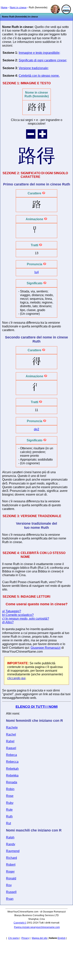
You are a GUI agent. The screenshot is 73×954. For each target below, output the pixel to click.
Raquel (11, 748)
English (62, 938)
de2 (36, 429)
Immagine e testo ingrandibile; (39, 52)
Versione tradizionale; (34, 68)
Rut (8, 823)
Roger (10, 871)
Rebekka (12, 775)
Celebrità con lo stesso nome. (39, 75)
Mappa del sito (39, 938)
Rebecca (12, 761)
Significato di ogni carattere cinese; (43, 60)
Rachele (12, 727)
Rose (9, 795)
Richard (11, 857)
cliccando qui (16, 678)
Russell (11, 892)
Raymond (12, 851)
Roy (9, 885)
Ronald (11, 878)
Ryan (9, 898)
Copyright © (20, 922)
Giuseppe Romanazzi (46, 647)
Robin (10, 789)
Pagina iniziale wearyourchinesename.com (37, 927)
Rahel (10, 741)
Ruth (9, 816)
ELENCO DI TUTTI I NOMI (37, 706)
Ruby (9, 802)
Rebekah (12, 768)
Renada (11, 782)
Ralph (10, 837)
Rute (9, 809)
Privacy (25, 938)
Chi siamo (13, 938)
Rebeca (11, 755)
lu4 (36, 272)
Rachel (11, 734)
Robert (10, 864)
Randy (10, 844)
